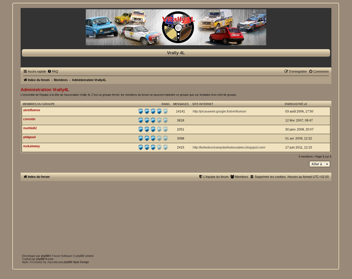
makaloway (31, 146)
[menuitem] (52, 71)
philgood (29, 137)
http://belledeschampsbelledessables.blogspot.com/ (229, 147)
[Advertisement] (175, 217)
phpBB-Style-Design (76, 262)
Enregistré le (296, 104)
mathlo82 (30, 128)
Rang (166, 104)
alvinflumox (31, 110)
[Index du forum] (176, 27)
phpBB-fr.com (44, 258)
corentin (29, 119)
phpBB (45, 255)
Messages (181, 104)
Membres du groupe (39, 104)
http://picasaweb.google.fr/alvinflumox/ (219, 111)
